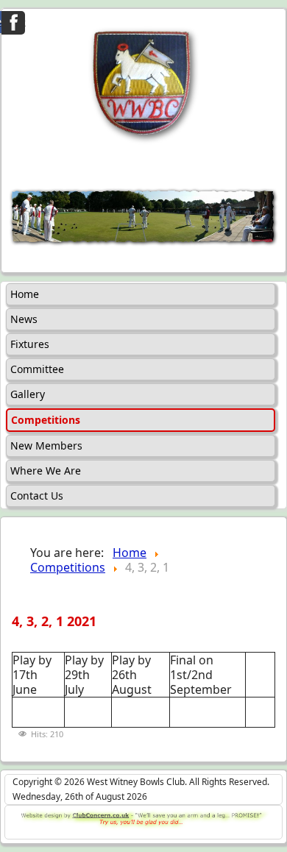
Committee (37, 369)
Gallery (27, 394)
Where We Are (45, 471)
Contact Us (36, 496)
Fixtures (29, 344)
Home (24, 294)
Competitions (45, 420)
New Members (46, 445)
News (24, 319)
